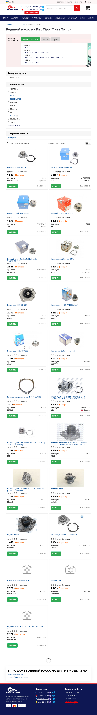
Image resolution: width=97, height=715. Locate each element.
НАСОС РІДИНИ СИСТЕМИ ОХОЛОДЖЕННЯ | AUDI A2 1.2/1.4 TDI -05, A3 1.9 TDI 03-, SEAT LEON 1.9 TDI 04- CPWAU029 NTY (69, 398)
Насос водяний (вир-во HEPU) (63, 259)
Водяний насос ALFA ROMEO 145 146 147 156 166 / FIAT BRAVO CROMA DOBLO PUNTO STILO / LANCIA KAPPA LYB (70, 444)
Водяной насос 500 (15, 675)
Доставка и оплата (64, 2)
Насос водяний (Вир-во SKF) (62, 167)
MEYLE (13, 112)
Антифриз (12, 138)
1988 (31, 62)
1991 (31, 57)
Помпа (14, 77)
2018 (42, 52)
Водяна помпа (13, 535)
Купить (12, 186)
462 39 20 (31, 9)
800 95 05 (31, 6)
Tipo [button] (54, 39)
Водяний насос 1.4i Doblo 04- (62, 213)
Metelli (13, 109)
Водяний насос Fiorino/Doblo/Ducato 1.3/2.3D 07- (25, 627)
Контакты (78, 2)
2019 (47, 52)
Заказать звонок (71, 701)
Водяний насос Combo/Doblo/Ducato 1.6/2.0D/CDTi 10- (22, 260)
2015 (26, 52)
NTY (12, 115)
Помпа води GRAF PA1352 (17, 351)
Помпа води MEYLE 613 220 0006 (64, 535)
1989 (37, 62)
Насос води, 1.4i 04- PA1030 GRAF (64, 305)
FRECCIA (14, 102)
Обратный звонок (31, 12)
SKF (12, 122)
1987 (26, 62)
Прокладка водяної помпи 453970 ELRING (24, 397)
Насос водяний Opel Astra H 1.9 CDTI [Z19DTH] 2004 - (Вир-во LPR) (26, 444)
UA (9, 2)
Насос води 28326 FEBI (16, 167)
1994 (47, 57)
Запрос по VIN (72, 704)
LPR (12, 105)
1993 (42, 57)
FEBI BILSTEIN (16, 99)
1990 (26, 57)
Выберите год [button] (29, 39)
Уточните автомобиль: (13, 39)
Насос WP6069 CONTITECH (18, 581)
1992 (37, 57)
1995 (52, 57)
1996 (57, 57)
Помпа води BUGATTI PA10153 (63, 351)
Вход (88, 2)
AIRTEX (14, 89)
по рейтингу (23, 144)
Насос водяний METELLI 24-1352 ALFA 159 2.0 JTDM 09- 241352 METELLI (25, 490)
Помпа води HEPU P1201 (17, 305)
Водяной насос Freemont (18, 677)
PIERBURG (15, 119)
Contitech (14, 92)
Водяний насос (57, 489)
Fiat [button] (45, 39)
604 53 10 (43, 699)
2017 (37, 52)
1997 (62, 57)
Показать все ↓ (14, 125)
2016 (31, 52)
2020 (26, 47)
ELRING (14, 95)
